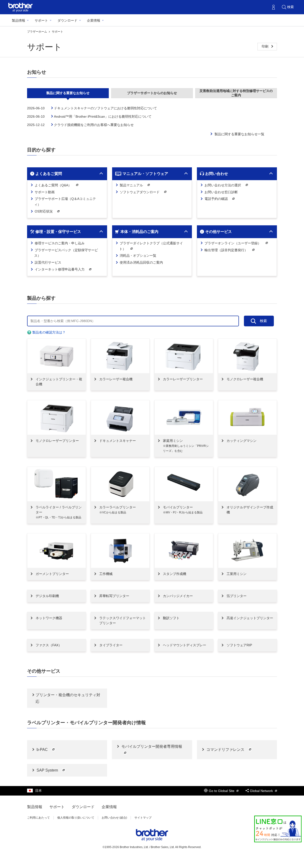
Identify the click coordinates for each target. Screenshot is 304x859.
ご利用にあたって (38, 817)
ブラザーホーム (37, 31)
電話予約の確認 (216, 199)
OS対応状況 (44, 211)
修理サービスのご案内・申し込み (59, 243)
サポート (41, 20)
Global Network (262, 791)
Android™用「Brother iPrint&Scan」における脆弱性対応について (103, 116)
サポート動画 (44, 192)
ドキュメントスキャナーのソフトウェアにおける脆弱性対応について (105, 108)
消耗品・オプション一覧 (137, 255)
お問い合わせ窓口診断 (221, 192)
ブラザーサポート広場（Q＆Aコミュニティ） (65, 201)
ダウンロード (67, 20)
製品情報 (18, 20)
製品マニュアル (131, 185)
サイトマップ (143, 817)
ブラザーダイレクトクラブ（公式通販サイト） (151, 246)
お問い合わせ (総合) (114, 817)
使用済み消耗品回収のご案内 (141, 262)
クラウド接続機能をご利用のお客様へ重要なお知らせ (94, 125)
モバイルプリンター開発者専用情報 (151, 746)
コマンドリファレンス (225, 750)
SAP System (47, 770)
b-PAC (42, 750)
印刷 (265, 46)
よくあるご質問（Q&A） (53, 185)
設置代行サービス (47, 262)
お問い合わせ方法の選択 (223, 185)
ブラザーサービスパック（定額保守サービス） (66, 253)
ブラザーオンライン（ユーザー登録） (233, 243)
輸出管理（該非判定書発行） (226, 250)
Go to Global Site (222, 791)
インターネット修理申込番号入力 (60, 269)
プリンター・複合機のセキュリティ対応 (68, 698)
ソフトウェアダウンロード (140, 192)
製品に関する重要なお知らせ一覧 (239, 134)
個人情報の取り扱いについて (75, 817)
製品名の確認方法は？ (48, 332)
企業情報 (93, 20)
